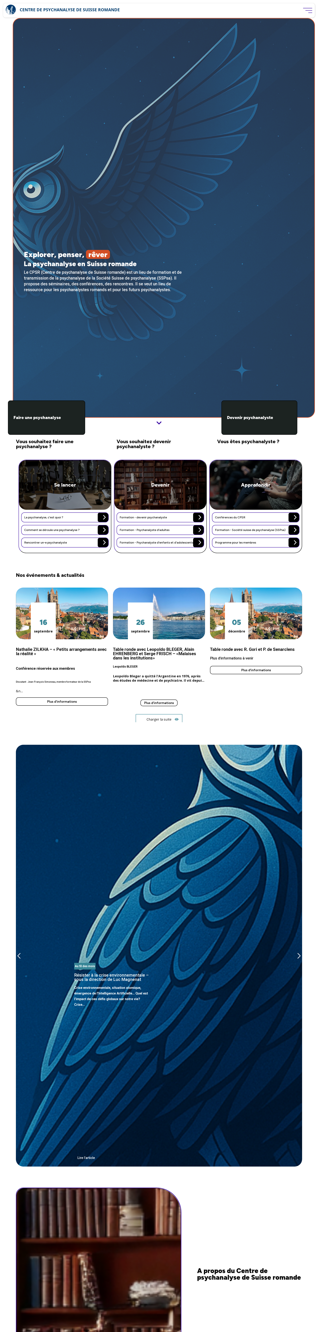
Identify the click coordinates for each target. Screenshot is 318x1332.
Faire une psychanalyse (37, 417)
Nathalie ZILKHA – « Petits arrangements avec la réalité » (61, 651)
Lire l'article (86, 1158)
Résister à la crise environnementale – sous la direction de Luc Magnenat (112, 1062)
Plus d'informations (62, 702)
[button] (299, 955)
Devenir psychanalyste (250, 417)
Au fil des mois (85, 966)
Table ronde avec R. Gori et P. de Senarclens (252, 649)
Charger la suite (159, 719)
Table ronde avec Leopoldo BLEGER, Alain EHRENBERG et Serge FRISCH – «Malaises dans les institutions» (154, 653)
